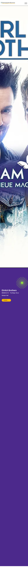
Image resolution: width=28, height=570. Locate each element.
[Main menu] (26, 3)
